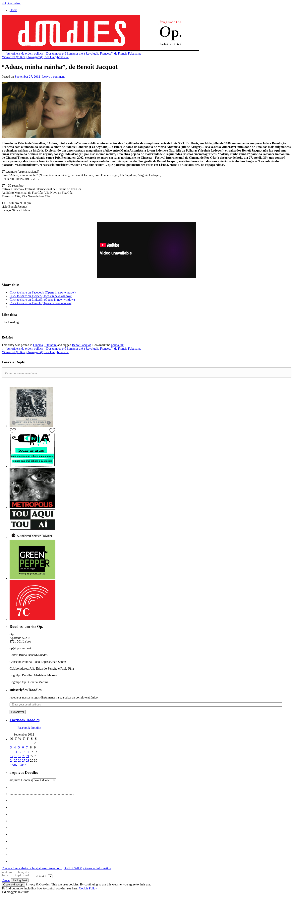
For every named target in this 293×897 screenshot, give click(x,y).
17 (11, 756)
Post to (43, 876)
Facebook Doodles (24, 720)
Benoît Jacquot (81, 345)
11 (15, 751)
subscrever (17, 711)
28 (27, 760)
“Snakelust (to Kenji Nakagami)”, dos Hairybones (35, 57)
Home (13, 10)
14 (27, 751)
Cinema (38, 345)
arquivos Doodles (21, 780)
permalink (117, 345)
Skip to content (11, 3)
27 (23, 760)
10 (11, 751)
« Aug (13, 764)
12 (19, 751)
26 (19, 760)
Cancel (6, 880)
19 (19, 756)
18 (15, 756)
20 (23, 756)
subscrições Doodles (25, 690)
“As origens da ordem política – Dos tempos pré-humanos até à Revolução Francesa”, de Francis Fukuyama (71, 53)
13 (23, 751)
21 (27, 756)
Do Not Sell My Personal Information (87, 868)
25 (15, 760)
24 (11, 760)
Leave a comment (53, 76)
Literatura (50, 345)
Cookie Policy (88, 888)
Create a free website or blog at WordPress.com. (32, 868)
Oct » (23, 764)
